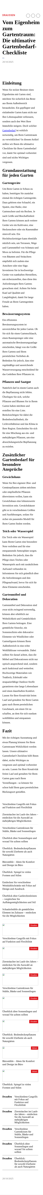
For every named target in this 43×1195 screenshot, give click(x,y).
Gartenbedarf (9, 130)
